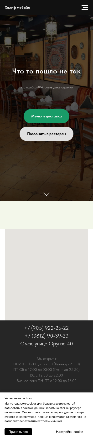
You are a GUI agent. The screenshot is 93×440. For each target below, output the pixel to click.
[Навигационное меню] (85, 7)
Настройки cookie (69, 432)
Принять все (18, 432)
